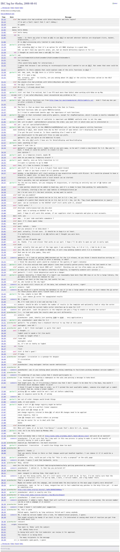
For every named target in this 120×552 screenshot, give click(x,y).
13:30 (3, 72)
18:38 (3, 517)
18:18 (3, 468)
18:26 (3, 497)
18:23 (3, 480)
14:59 (3, 197)
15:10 (3, 247)
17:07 (3, 404)
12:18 (3, 27)
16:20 (3, 330)
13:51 (3, 124)
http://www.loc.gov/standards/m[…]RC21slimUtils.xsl (71, 100)
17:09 (3, 428)
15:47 (3, 312)
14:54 (3, 148)
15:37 (3, 275)
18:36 (3, 515)
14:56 (3, 171)
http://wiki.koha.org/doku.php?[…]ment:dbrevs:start (67, 436)
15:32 (3, 264)
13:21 (3, 55)
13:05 (3, 38)
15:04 (3, 239)
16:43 (3, 357)
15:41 (3, 287)
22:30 (3, 540)
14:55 (3, 160)
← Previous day (5, 8)
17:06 (3, 402)
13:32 (3, 87)
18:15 (3, 465)
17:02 (3, 370)
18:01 (3, 457)
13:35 (3, 100)
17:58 (3, 438)
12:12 (3, 19)
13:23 (3, 70)
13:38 (3, 115)
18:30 (3, 504)
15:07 (3, 242)
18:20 (3, 470)
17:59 (3, 443)
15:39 (3, 284)
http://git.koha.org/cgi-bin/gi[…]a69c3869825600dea (40, 489)
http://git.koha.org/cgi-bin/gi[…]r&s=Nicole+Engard (42, 495)
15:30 (3, 252)
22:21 (3, 524)
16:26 (3, 338)
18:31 (3, 507)
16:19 (3, 325)
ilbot (9, 548)
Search (17, 8)
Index (21, 8)
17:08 (3, 417)
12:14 (3, 25)
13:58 (3, 145)
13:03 (3, 35)
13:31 (3, 78)
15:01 (3, 224)
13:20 (3, 50)
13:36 (3, 107)
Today (12, 8)
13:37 (3, 110)
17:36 (3, 436)
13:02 (3, 30)
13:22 (3, 65)
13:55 (3, 127)
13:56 (3, 132)
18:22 (3, 476)
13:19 (3, 45)
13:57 (3, 138)
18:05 (3, 463)
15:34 (3, 272)
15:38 (3, 282)
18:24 (3, 485)
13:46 (3, 122)
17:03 (3, 380)
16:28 (3, 354)
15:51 (3, 320)
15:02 (3, 234)
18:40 (3, 522)
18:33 (3, 509)
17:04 (3, 391)
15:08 (3, 244)
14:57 (3, 173)
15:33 (3, 270)
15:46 (3, 304)
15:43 (3, 290)
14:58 (3, 190)
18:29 (3, 500)
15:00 (3, 210)
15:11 (3, 250)
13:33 (3, 95)
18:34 (3, 512)
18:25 (3, 492)
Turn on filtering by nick (7, 13)
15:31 (3, 262)
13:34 (3, 97)
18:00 (3, 445)
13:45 (3, 119)
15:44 (3, 302)
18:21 (3, 473)
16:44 (3, 359)
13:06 (3, 42)
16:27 (3, 346)
